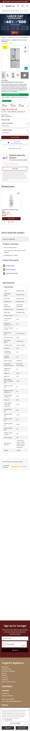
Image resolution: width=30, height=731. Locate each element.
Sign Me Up (15, 650)
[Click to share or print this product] (25, 47)
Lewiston (5, 690)
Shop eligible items (6, 100)
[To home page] (10, 6)
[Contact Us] (23, 6)
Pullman (5, 705)
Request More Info (16, 148)
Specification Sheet (12, 273)
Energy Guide (10, 265)
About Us (4, 675)
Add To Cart (15, 137)
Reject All (7, 728)
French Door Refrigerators (22, 37)
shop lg (15, 32)
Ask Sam (15, 168)
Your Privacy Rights (15, 723)
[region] (15, 719)
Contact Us (5, 680)
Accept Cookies (22, 728)
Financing (5, 677)
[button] (3, 6)
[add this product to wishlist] (25, 52)
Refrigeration (11, 37)
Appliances (4, 37)
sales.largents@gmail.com (14, 701)
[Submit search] (26, 10)
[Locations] (18, 6)
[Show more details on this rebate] (27, 95)
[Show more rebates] (28, 105)
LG (8, 115)
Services (4, 673)
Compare (12, 221)
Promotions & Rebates (8, 671)
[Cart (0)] (27, 6)
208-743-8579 (10, 699)
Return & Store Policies (9, 682)
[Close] (28, 710)
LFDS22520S (9, 116)
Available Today (6, 669)
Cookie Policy (8, 719)
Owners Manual (11, 269)
